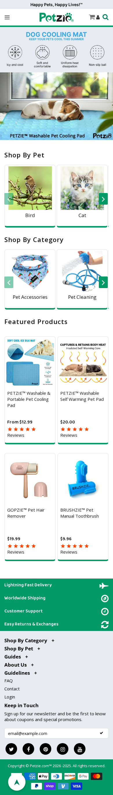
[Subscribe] (101, 732)
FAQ (8, 680)
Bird (30, 215)
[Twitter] (11, 749)
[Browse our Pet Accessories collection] (30, 271)
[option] (30, 199)
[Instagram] (62, 749)
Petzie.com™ (41, 765)
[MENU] (7, 17)
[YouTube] (79, 749)
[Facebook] (28, 749)
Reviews (15, 435)
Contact (12, 689)
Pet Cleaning (82, 297)
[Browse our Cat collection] (82, 188)
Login (9, 697)
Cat (82, 215)
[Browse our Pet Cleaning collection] (82, 271)
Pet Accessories (30, 297)
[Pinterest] (45, 749)
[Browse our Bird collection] (30, 188)
